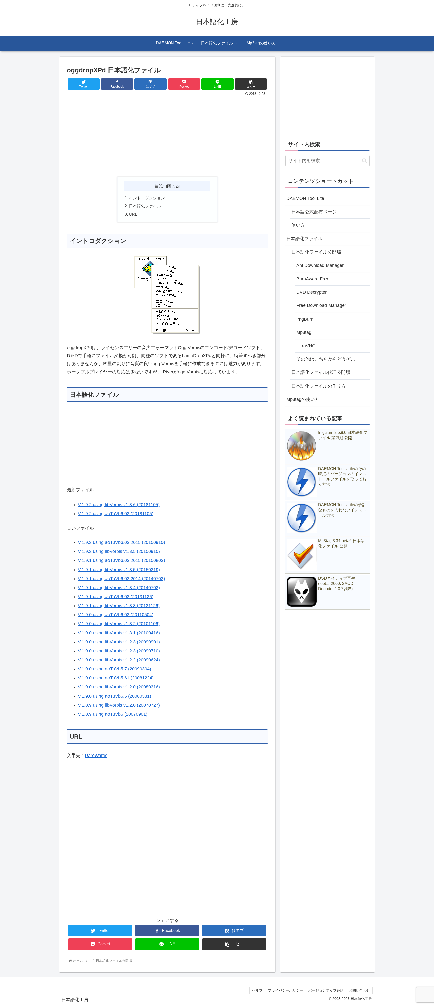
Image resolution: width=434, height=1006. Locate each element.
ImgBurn (304, 319)
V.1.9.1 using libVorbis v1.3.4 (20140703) (119, 587)
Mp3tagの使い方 (302, 399)
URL (133, 214)
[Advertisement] (167, 135)
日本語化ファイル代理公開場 (320, 372)
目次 (159, 186)
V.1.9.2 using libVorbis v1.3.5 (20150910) (119, 551)
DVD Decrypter (311, 292)
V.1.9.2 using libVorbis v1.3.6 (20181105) (119, 504)
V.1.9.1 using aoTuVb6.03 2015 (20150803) (121, 560)
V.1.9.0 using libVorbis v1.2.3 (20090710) (119, 650)
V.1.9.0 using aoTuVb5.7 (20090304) (114, 668)
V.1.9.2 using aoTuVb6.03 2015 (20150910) (121, 542)
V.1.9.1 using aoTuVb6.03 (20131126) (115, 596)
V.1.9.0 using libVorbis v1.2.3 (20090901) (119, 641)
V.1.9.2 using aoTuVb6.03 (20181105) (115, 513)
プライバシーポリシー (285, 990)
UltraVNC (305, 345)
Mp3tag (303, 332)
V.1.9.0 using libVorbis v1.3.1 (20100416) (119, 632)
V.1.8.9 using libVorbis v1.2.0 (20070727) (119, 705)
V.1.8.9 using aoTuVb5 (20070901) (112, 714)
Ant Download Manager (320, 265)
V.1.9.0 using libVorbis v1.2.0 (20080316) (119, 686)
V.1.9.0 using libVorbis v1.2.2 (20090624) (119, 659)
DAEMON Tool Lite (305, 198)
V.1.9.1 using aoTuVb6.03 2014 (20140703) (121, 578)
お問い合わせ (359, 990)
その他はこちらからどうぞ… (325, 359)
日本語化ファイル (145, 206)
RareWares (96, 755)
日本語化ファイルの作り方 (318, 386)
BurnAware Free (312, 278)
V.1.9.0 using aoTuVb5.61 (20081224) (116, 677)
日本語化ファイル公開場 (316, 252)
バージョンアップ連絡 (326, 990)
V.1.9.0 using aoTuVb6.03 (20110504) (115, 614)
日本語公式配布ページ (314, 211)
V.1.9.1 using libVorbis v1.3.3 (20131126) (119, 605)
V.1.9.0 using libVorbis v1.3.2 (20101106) (119, 623)
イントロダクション (147, 198)
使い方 (298, 225)
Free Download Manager (321, 305)
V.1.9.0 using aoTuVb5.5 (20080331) (114, 696)
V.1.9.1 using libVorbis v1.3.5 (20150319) (119, 569)
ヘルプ (257, 990)
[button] (364, 161)
